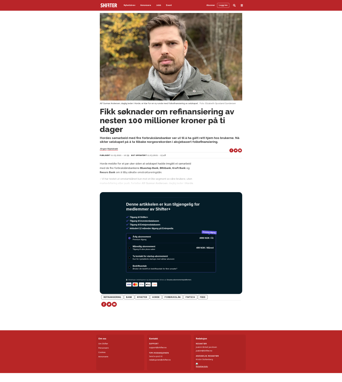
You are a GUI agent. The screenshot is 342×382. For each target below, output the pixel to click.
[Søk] (234, 5)
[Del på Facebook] (231, 150)
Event (169, 5)
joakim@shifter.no (204, 350)
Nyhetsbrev (129, 5)
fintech (190, 297)
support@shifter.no (158, 347)
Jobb (158, 5)
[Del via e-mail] (240, 150)
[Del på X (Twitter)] (236, 150)
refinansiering (112, 297)
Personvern (103, 348)
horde (156, 297)
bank (129, 297)
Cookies (102, 352)
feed (202, 297)
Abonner (210, 5)
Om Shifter (103, 343)
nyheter (142, 297)
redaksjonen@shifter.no (160, 359)
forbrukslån (173, 297)
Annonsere (145, 5)
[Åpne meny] (242, 5)
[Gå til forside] (108, 5)
